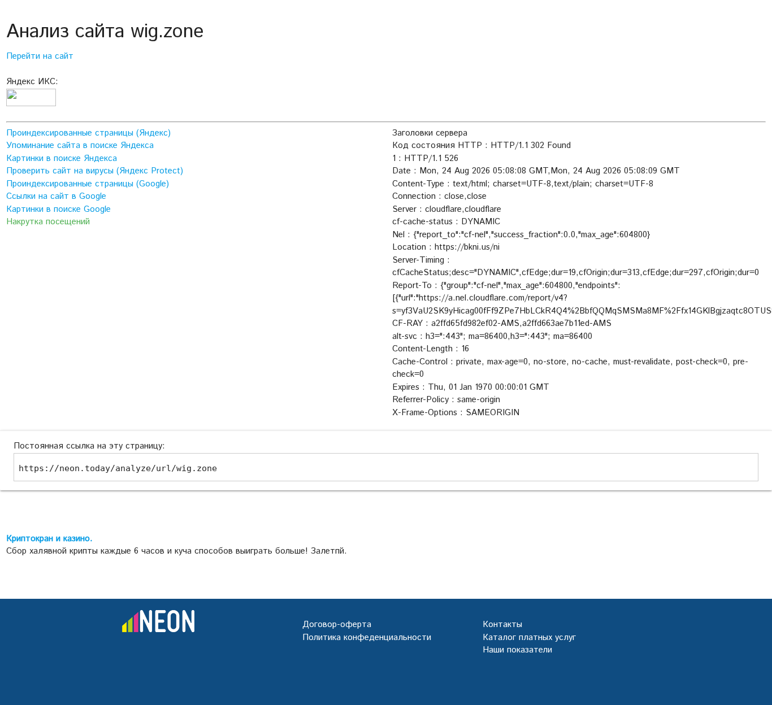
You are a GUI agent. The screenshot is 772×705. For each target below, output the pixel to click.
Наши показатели (517, 650)
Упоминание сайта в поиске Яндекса (80, 145)
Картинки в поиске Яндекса (61, 158)
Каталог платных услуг (529, 637)
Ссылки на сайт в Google (56, 196)
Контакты (502, 624)
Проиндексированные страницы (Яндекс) (88, 133)
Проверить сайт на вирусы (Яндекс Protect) (94, 171)
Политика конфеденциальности (366, 637)
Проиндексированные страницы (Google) (87, 184)
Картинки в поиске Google (58, 209)
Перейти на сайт (39, 56)
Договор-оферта (336, 624)
